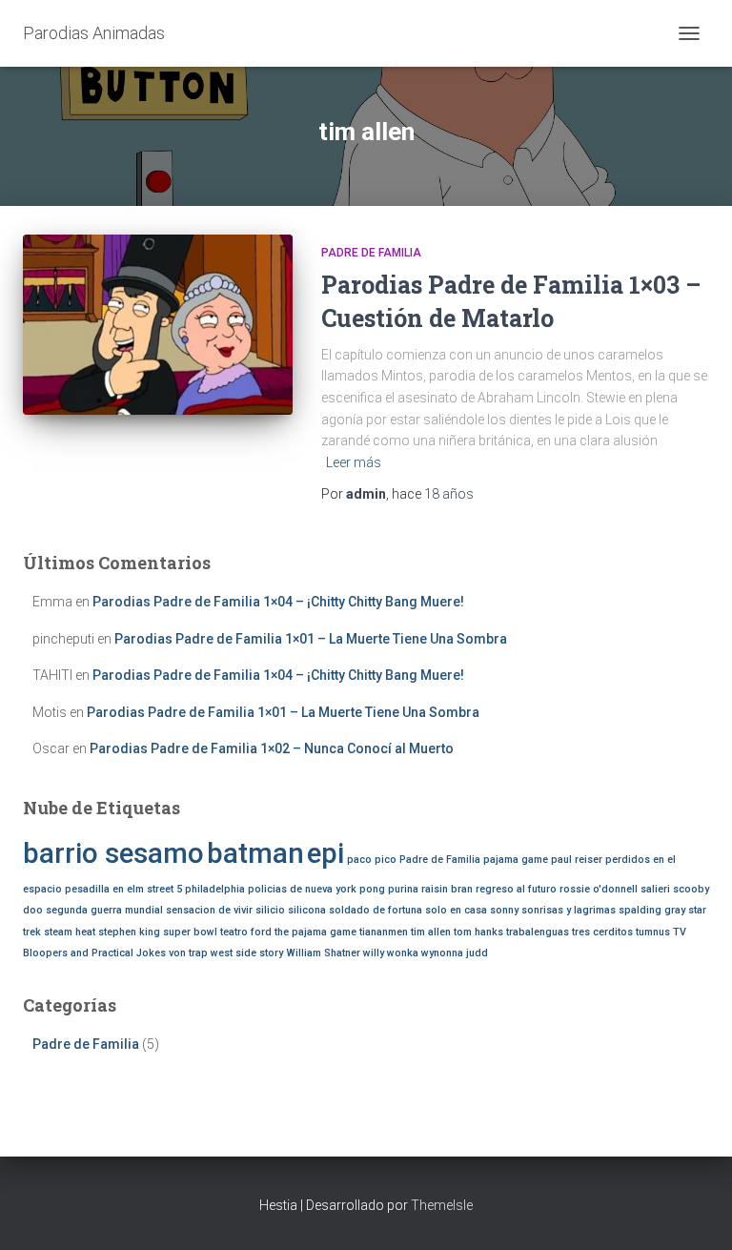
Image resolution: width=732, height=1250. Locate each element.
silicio (270, 910)
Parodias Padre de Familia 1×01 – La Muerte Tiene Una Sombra (310, 638)
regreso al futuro (516, 889)
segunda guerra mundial (104, 910)
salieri (655, 889)
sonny (504, 910)
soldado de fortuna (375, 910)
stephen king (129, 932)
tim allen (431, 932)
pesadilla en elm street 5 (123, 889)
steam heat (69, 932)
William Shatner (323, 953)
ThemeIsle (442, 1205)
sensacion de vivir (209, 910)
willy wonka (390, 953)
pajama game (515, 859)
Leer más (353, 462)
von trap (188, 953)
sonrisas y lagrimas (568, 910)
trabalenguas (537, 932)
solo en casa (456, 910)
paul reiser (576, 859)
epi (325, 853)
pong (372, 889)
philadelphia (215, 889)
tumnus (653, 932)
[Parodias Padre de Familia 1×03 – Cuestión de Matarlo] (158, 324)
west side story (247, 953)
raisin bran (447, 889)
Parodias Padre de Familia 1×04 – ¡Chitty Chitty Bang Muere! (278, 601)
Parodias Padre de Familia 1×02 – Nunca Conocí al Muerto (272, 748)
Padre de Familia (371, 252)
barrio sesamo (113, 853)
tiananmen (383, 932)
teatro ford (246, 932)
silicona (307, 910)
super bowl (190, 932)
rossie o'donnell (598, 889)
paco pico (371, 859)
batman (255, 853)
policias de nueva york (302, 889)
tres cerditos (602, 932)
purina (403, 889)
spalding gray (652, 910)
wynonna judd (454, 953)
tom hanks (478, 932)
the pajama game (315, 932)
